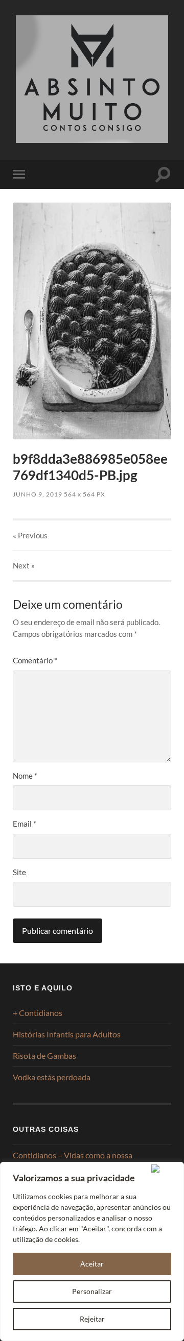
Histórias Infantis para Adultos (67, 1034)
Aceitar (92, 1263)
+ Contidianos (37, 1012)
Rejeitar (92, 1318)
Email (24, 823)
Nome (25, 775)
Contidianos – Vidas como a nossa (72, 1155)
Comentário (35, 660)
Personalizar (92, 1291)
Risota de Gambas (44, 1055)
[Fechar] (165, 1168)
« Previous (30, 535)
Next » (24, 565)
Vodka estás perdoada (51, 1077)
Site (19, 872)
